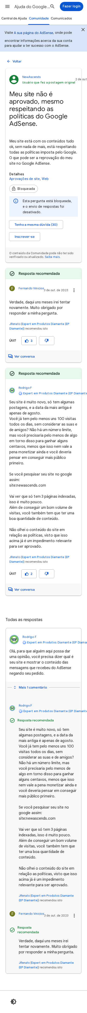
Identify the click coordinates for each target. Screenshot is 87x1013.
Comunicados (61, 18)
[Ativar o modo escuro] (13, 1001)
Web (45, 179)
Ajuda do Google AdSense (33, 6)
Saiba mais (52, 257)
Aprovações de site (24, 179)
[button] (7, 6)
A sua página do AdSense (33, 33)
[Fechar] (83, 30)
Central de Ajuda (14, 18)
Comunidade (39, 18)
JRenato (14, 324)
